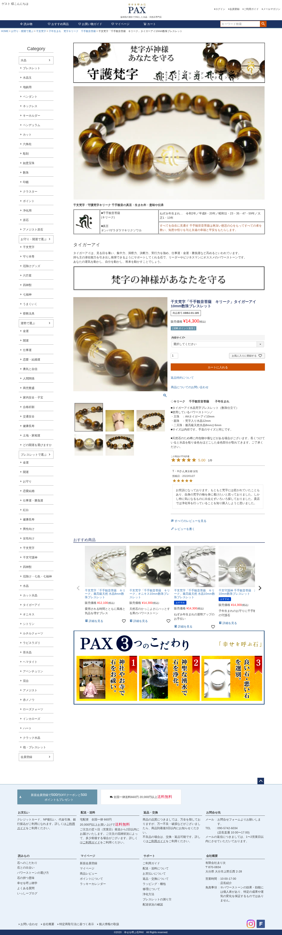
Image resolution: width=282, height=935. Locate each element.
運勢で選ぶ (28, 323)
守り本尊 (28, 256)
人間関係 (28, 378)
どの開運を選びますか (37, 445)
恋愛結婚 (28, 491)
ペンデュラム (31, 125)
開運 (26, 340)
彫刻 (26, 153)
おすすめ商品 (60, 24)
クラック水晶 (31, 737)
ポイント (28, 201)
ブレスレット (31, 68)
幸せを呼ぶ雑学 (27, 883)
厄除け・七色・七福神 (37, 576)
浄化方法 (148, 894)
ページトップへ (260, 781)
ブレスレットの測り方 (157, 899)
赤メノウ (28, 699)
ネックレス (30, 106)
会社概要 (212, 855)
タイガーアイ (31, 604)
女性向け (28, 538)
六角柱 (27, 144)
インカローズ (31, 718)
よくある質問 (25, 888)
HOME (4, 31)
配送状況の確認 (153, 904)
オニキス (28, 614)
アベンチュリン (33, 671)
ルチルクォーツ (33, 633)
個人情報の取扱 (109, 924)
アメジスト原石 (33, 229)
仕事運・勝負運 (33, 500)
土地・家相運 (31, 435)
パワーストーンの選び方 (33, 872)
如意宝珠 (28, 163)
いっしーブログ (27, 893)
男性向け (28, 529)
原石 (26, 220)
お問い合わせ (29, 924)
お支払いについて (154, 873)
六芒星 (27, 275)
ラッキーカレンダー (93, 883)
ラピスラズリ (31, 642)
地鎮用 (27, 87)
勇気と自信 (30, 369)
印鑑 (26, 182)
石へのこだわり (27, 862)
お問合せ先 (213, 812)
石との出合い (25, 867)
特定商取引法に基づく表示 (76, 924)
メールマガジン (271, 9)
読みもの (24, 855)
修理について (151, 889)
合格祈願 (28, 407)
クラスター (30, 191)
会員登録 (234, 9)
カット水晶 (30, 595)
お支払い (24, 812)
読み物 (28, 24)
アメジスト (30, 690)
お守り (27, 481)
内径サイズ (179, 337)
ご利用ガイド (251, 9)
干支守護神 (30, 557)
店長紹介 (226, 883)
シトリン (28, 623)
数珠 (26, 172)
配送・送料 (88, 812)
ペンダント (30, 96)
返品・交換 (150, 812)
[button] (78, 588)
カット (27, 134)
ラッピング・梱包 (154, 883)
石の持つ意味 (25, 877)
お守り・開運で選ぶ (22, 31)
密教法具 (28, 313)
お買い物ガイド (92, 24)
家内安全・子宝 (33, 397)
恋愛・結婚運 (31, 359)
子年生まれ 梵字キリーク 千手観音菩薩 (72, 31)
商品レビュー (88, 873)
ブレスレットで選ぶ (34, 454)
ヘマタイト (30, 661)
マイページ (122, 24)
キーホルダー (31, 115)
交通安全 (28, 416)
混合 (26, 680)
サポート (149, 855)
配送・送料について (156, 868)
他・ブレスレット (34, 747)
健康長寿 (28, 426)
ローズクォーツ (33, 709)
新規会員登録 (88, 863)
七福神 (27, 294)
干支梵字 (41, 31)
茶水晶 (27, 652)
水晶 (23, 60)
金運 (26, 331)
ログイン (220, 9)
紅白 (26, 510)
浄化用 (27, 210)
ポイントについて (91, 878)
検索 (263, 24)
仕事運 (27, 350)
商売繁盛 (28, 388)
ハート (27, 728)
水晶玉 (27, 77)
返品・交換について (156, 878)
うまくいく (30, 304)
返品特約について (182, 377)
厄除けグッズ (31, 266)
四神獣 (27, 285)
